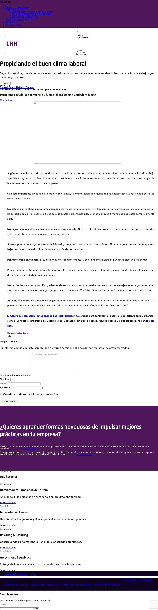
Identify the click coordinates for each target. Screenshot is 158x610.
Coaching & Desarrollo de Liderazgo (31, 14)
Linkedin (147, 580)
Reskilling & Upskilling (23, 16)
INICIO (81, 35)
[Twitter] (11, 336)
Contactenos (7, 100)
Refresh (21, 87)
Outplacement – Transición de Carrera (32, 12)
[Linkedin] (8, 336)
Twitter (132, 580)
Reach (12, 87)
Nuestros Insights (16, 20)
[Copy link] (14, 336)
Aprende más (8, 503)
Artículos (81, 50)
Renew (30, 87)
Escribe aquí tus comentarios (15, 375)
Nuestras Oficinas (16, 575)
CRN (34, 575)
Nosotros (11, 22)
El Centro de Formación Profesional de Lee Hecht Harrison (41, 316)
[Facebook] (13, 336)
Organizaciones (15, 9)
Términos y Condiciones (77, 585)
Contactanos (13, 24)
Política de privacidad (107, 585)
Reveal (4, 87)
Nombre (5, 379)
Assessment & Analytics (24, 18)
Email (4, 384)
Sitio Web (5, 388)
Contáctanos (30, 449)
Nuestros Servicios (17, 7)
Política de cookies (17, 585)
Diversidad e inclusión (45, 585)
